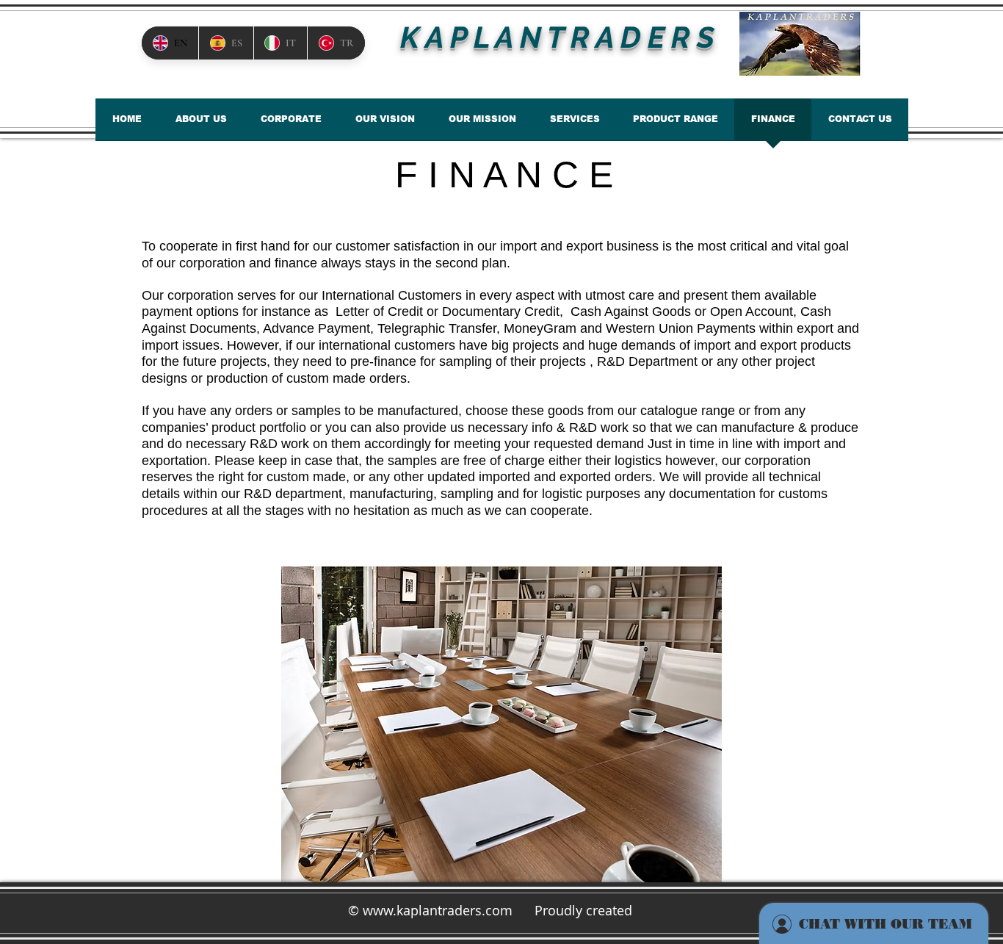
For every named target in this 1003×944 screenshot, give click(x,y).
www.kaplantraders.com (438, 910)
